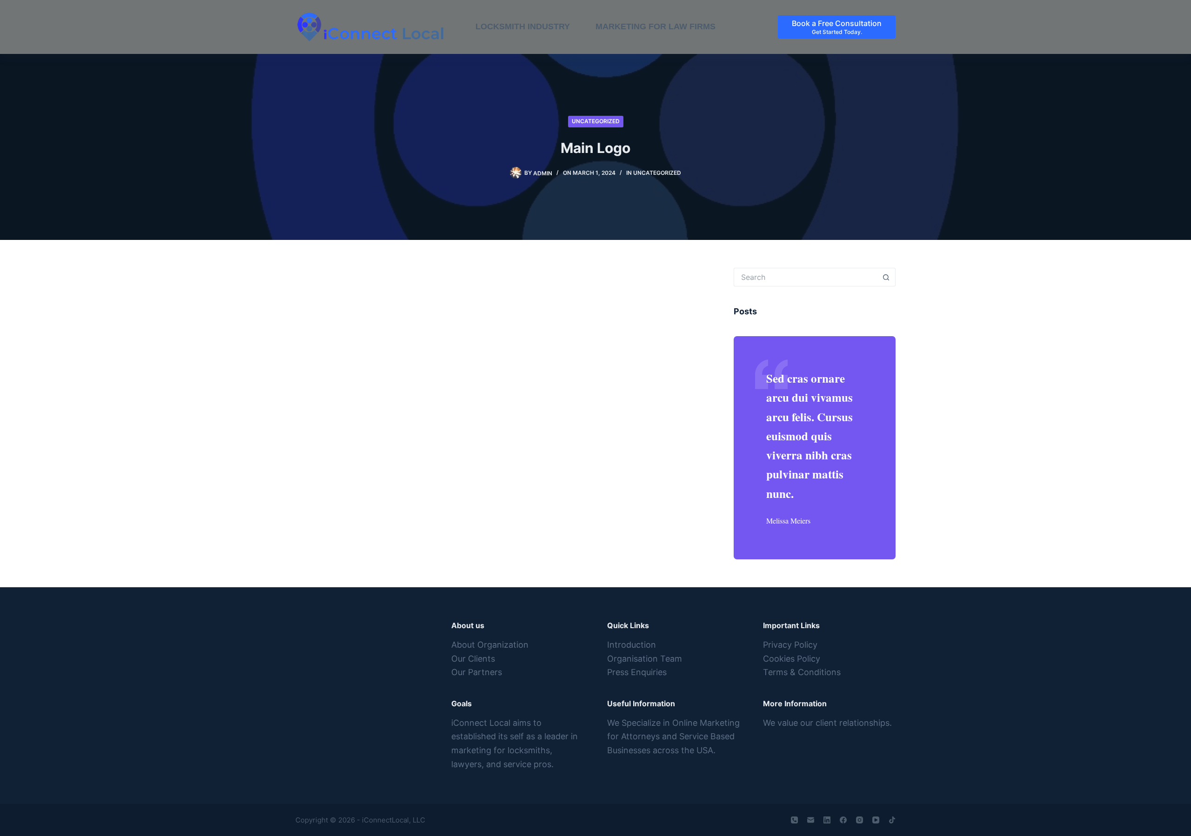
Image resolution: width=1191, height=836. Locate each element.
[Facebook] (843, 819)
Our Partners (476, 672)
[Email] (810, 819)
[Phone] (794, 819)
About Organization (490, 645)
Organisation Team (644, 658)
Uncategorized (596, 121)
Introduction (631, 645)
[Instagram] (859, 819)
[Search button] (886, 277)
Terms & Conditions (802, 672)
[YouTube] (875, 819)
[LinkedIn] (826, 819)
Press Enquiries (637, 672)
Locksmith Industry (522, 26)
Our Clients (473, 658)
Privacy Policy (790, 645)
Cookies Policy (791, 658)
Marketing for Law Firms (656, 26)
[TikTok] (892, 819)
